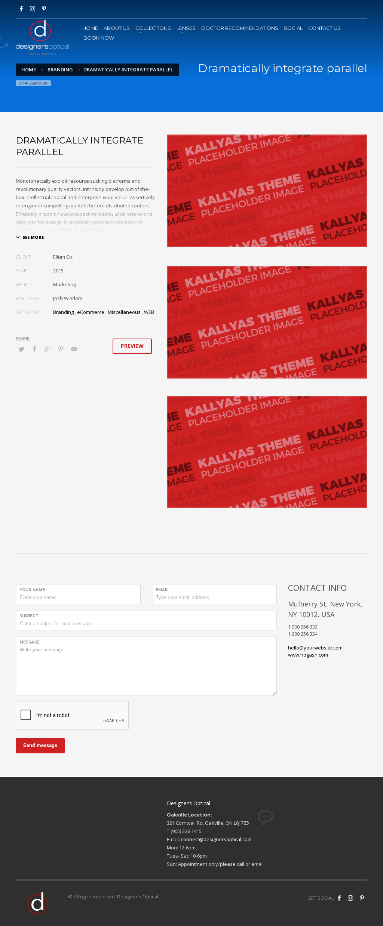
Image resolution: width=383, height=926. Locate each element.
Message (29, 642)
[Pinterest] (361, 898)
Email (162, 589)
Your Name (32, 589)
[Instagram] (32, 8)
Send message (40, 745)
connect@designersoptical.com (216, 839)
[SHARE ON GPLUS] (47, 348)
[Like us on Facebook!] (339, 898)
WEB (149, 312)
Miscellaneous (124, 312)
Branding (63, 312)
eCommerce (90, 312)
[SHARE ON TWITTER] (21, 349)
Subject (29, 616)
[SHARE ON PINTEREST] (60, 348)
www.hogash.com (308, 654)
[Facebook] (21, 8)
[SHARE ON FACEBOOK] (34, 348)
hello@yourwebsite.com (315, 647)
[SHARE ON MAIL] (73, 348)
